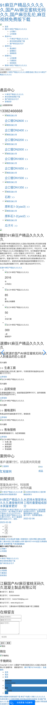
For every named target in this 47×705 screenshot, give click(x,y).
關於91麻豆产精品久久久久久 (16, 29)
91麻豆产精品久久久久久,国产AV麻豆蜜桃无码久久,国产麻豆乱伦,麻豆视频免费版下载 (23, 12)
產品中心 (8, 36)
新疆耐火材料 (19, 541)
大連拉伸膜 (32, 539)
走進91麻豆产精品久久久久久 (11, 267)
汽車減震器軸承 (19, 544)
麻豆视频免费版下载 (17, 41)
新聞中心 (8, 55)
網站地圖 (3, 696)
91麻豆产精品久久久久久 (19, 38)
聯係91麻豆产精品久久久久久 (16, 65)
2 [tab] (6, 529)
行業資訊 (13, 60)
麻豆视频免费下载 (13, 696)
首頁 (6, 26)
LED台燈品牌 (11, 539)
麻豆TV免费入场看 (28, 696)
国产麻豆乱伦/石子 (17, 43)
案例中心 (8, 46)
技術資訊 (13, 63)
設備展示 (13, 51)
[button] (2, 352)
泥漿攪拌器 (8, 544)
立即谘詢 (3, 376)
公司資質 (13, 34)
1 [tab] (6, 526)
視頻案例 (13, 53)
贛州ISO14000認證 (32, 541)
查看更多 (8, 101)
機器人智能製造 (22, 539)
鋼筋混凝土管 (31, 72)
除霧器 (3, 539)
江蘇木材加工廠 (8, 541)
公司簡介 (13, 31)
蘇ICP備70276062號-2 (32, 667)
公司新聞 (13, 58)
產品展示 (13, 48)
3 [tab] (6, 532)
